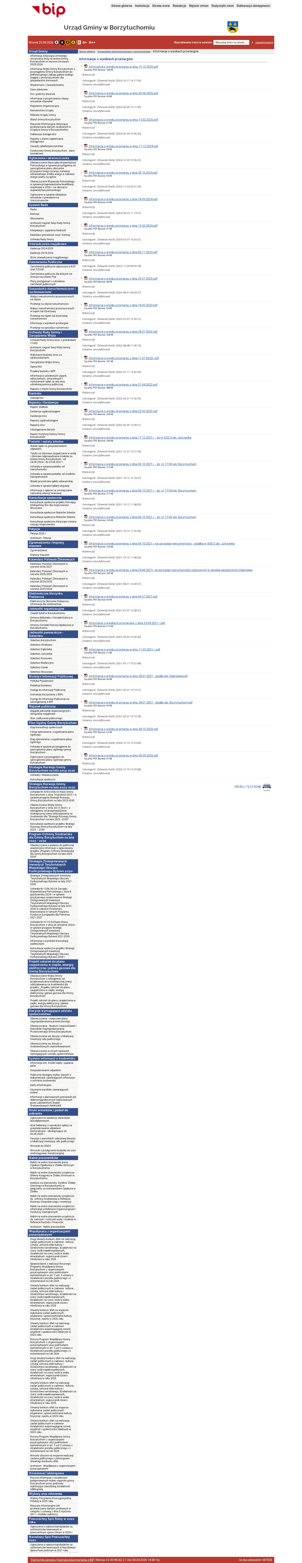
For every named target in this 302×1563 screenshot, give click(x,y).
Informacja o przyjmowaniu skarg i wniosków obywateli (49, 100)
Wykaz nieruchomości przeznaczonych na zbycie (52, 298)
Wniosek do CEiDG (40, 1145)
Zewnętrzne (36, 398)
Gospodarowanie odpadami (45, 1070)
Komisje (34, 214)
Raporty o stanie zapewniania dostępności (46, 140)
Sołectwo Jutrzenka (41, 653)
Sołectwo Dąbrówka (41, 649)
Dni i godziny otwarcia (42, 94)
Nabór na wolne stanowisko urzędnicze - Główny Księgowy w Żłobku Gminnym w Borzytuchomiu (52, 1175)
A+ (85, 42)
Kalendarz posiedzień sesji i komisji (50, 234)
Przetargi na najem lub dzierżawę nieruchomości (48, 317)
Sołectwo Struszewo (41, 672)
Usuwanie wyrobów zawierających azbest (49, 1091)
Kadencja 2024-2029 (41, 248)
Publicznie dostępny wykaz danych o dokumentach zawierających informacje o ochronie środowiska (52, 1077)
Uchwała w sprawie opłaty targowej (49, 485)
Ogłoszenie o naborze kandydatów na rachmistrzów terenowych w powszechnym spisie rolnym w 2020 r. (51, 1529)
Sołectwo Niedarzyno (42, 662)
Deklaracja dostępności (253, 5)
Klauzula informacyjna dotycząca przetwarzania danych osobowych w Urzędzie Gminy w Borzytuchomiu (50, 127)
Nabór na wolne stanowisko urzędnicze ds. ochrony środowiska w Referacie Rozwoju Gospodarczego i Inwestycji (52, 1199)
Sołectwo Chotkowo (41, 644)
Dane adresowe (38, 89)
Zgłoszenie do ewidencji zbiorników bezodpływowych (50, 1119)
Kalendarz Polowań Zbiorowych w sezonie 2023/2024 (49, 587)
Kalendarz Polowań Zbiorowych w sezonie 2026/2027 (49, 565)
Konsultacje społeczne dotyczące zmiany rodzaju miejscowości (53, 523)
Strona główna (121, 5)
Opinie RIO (36, 366)
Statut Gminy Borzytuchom (45, 119)
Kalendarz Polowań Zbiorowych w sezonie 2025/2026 (49, 573)
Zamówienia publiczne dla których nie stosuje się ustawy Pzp (51, 275)
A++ (92, 42)
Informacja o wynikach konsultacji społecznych (49, 942)
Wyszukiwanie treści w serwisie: (193, 42)
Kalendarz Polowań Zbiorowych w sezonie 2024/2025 (49, 580)
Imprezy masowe (39, 554)
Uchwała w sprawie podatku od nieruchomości (47, 468)
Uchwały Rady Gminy (42, 239)
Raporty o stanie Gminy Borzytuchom (51, 389)
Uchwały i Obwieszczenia (44, 775)
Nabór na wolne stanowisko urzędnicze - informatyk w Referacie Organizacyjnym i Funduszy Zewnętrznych (53, 1209)
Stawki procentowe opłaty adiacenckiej (51, 481)
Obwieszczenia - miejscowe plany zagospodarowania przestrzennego (50, 1020)
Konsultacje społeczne (42, 779)
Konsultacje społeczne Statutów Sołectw (52, 512)
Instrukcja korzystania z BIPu (46, 694)
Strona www (161, 5)
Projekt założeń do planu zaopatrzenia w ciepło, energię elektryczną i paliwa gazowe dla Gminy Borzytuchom (53, 1003)
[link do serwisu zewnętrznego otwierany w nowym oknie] (48, 10)
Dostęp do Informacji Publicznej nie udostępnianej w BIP (49, 700)
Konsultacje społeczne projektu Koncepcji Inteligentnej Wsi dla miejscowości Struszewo (53, 505)
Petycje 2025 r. (38, 533)
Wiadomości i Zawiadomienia (47, 85)
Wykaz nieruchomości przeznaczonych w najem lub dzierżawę (52, 310)
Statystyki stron (222, 5)
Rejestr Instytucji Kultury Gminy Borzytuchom (47, 435)
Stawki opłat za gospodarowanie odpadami (48, 447)
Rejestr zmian (199, 5)
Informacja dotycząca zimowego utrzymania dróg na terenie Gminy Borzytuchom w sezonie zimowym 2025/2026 (49, 60)
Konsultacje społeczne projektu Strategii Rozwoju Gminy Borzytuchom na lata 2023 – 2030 (52, 826)
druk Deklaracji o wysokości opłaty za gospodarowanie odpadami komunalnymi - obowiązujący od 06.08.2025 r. (51, 1129)
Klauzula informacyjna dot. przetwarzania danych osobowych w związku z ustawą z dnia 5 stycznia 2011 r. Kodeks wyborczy (50, 1510)
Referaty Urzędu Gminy (43, 115)
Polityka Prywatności (41, 681)
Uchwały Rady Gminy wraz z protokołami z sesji (53, 341)
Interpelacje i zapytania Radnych (48, 230)
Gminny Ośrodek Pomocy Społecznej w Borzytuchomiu (52, 626)
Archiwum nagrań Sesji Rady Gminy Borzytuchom (50, 224)
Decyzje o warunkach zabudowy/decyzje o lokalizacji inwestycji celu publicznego (52, 1140)
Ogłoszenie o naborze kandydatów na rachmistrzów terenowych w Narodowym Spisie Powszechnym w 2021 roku (53, 1547)
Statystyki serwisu (43, 1560)
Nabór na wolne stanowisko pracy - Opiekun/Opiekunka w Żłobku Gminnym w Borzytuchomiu (52, 1165)
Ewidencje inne (38, 416)
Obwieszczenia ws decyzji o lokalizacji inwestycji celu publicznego (52, 1038)
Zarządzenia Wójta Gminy (45, 362)
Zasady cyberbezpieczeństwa (46, 146)
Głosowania (37, 218)
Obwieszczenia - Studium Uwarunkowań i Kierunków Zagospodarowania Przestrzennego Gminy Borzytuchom (53, 1029)
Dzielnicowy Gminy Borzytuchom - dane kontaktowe (52, 152)
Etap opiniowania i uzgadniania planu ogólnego (51, 741)
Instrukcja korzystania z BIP (76, 1560)
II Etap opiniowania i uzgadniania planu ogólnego (52, 733)
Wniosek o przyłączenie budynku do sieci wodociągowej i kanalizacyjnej (53, 1152)
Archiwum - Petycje (40, 538)
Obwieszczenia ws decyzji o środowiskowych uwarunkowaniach (50, 1045)
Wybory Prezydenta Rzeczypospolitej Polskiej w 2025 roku (50, 1500)
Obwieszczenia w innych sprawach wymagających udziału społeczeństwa (52, 1052)
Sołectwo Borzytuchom (43, 640)
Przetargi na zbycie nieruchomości (49, 303)
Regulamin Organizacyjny (44, 106)
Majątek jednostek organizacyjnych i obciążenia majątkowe (50, 712)
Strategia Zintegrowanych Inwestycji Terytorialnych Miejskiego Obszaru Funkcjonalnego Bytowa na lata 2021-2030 (51, 880)
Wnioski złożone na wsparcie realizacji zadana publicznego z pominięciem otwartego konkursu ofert (52, 1458)
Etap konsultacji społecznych (46, 727)
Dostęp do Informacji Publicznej (47, 690)
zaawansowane (264, 42)
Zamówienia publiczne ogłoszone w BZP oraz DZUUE (53, 268)
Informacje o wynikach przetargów (49, 323)
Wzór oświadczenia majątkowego (49, 257)
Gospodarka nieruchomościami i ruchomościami (124, 51)
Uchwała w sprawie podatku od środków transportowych (52, 475)
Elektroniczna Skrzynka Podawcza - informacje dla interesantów (50, 603)
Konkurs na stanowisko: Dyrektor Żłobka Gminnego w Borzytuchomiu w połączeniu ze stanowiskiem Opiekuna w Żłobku (53, 1187)
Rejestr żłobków (39, 407)
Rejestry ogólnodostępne (44, 420)
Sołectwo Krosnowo (41, 658)
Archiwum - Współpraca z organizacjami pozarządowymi (52, 1467)
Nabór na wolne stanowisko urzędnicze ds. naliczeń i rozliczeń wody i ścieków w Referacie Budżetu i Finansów (53, 1219)
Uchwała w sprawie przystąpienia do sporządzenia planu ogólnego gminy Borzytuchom (50, 749)
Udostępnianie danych (42, 429)
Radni (33, 209)
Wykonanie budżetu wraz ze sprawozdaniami (46, 356)
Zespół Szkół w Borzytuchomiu (47, 613)
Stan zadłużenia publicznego (46, 718)
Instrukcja (142, 5)
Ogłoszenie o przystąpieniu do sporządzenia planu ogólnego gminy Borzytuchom (50, 760)
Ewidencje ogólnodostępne (45, 411)
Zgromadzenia (38, 550)
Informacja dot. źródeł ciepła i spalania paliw (51, 1064)
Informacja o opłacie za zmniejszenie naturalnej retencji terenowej (51, 492)
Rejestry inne (37, 425)
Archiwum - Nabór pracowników (47, 1226)
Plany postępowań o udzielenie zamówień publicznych (47, 283)
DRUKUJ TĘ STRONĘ (248, 786)
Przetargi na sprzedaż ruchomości (49, 327)
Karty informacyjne (40, 1085)
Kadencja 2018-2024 (41, 253)
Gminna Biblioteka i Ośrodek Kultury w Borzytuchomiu (51, 619)
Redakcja (179, 5)
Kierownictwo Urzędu (42, 110)
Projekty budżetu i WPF (42, 371)
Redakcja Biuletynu (41, 685)
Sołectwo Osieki (39, 667)
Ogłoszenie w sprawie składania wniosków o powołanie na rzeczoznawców (48, 197)
